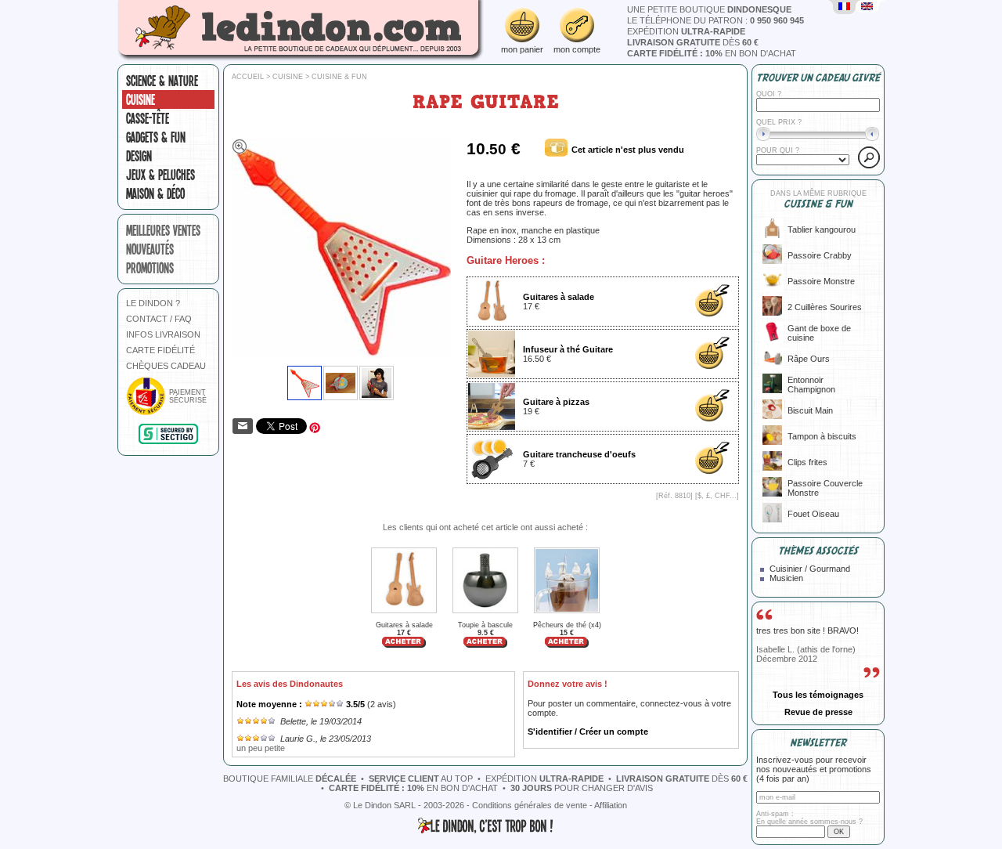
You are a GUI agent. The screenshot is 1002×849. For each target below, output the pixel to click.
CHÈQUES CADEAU (166, 365)
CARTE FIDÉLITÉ (160, 350)
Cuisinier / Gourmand (810, 568)
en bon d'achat (711, 53)
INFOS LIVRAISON (163, 334)
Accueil (248, 77)
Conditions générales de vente (529, 805)
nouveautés (150, 249)
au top (421, 778)
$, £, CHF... (717, 496)
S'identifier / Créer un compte (588, 731)
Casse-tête (147, 118)
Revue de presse (818, 712)
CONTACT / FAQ (159, 318)
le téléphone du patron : (715, 20)
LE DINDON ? (153, 303)
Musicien (786, 578)
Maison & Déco (155, 193)
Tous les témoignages (818, 694)
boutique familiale (289, 778)
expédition (686, 31)
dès (693, 42)
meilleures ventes (163, 230)
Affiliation (610, 805)
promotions (150, 267)
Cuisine (140, 99)
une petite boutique (709, 9)
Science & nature (162, 80)
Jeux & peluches (160, 174)
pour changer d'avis (581, 788)
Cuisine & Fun (339, 77)
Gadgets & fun (156, 137)
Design (139, 155)
